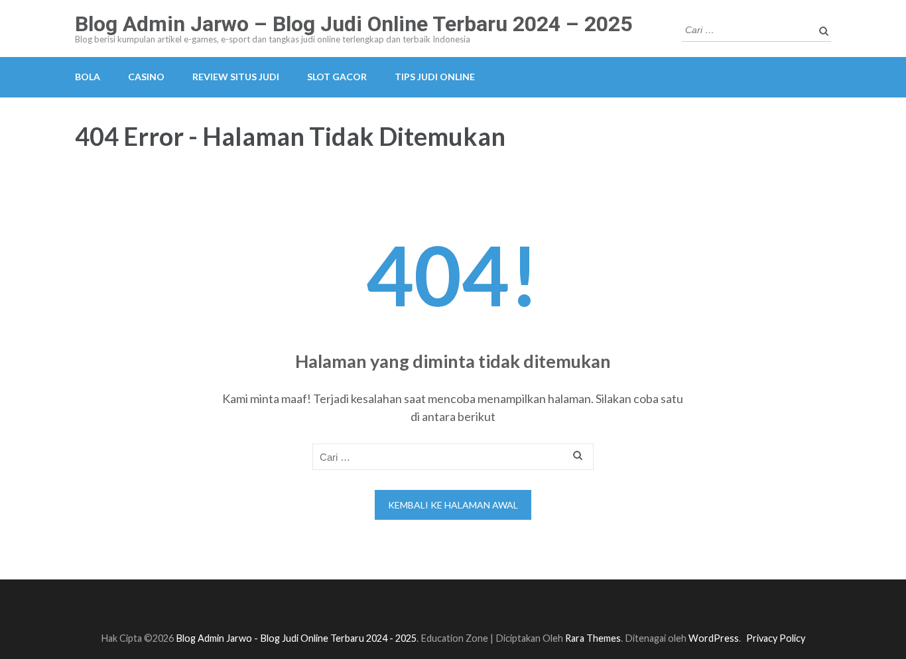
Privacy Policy (775, 638)
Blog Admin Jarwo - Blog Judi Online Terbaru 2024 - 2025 (296, 638)
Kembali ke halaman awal (453, 504)
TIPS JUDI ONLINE (435, 76)
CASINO (146, 76)
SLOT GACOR (337, 76)
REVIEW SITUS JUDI (235, 76)
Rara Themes (593, 638)
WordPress (713, 638)
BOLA (87, 76)
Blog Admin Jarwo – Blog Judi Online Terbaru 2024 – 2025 (353, 23)
